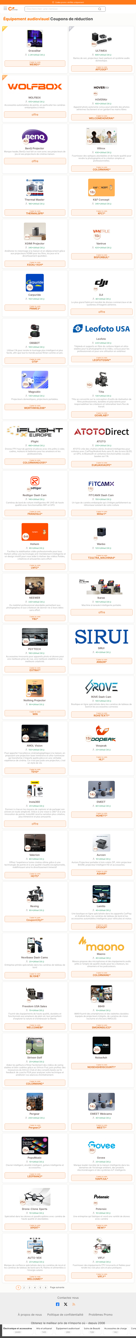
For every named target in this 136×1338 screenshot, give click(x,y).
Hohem (34, 543)
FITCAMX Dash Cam (101, 495)
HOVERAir (101, 99)
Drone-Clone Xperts (34, 1208)
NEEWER (34, 597)
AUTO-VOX (35, 1257)
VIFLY (101, 1257)
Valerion (34, 854)
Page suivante (57, 1287)
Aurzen (101, 854)
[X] (66, 1304)
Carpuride (34, 294)
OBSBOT (34, 342)
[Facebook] (58, 1304)
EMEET (101, 801)
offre (35, 114)
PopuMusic (34, 1157)
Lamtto (101, 906)
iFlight (34, 441)
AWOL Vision (34, 745)
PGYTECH (34, 648)
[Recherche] (100, 9)
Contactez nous (68, 1297)
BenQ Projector (34, 148)
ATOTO (101, 441)
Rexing (34, 906)
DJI (101, 294)
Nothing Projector (35, 700)
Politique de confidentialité (65, 1314)
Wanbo (101, 543)
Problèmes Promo (101, 1314)
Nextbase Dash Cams (34, 957)
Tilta (101, 391)
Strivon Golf (34, 1057)
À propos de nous (30, 1314)
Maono (101, 953)
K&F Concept (101, 199)
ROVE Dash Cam (101, 696)
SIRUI (101, 648)
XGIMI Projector (34, 243)
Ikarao (101, 597)
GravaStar (35, 50)
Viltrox (101, 148)
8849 (101, 1006)
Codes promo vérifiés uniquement (69, 2)
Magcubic (35, 391)
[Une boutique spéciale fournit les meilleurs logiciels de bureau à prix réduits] (13, 8)
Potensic (101, 1208)
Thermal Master (34, 199)
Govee (101, 1157)
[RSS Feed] (74, 1304)
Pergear (34, 1113)
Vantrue (101, 243)
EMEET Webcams (101, 1113)
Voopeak (101, 745)
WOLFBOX (34, 97)
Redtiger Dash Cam (35, 495)
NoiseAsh (101, 1057)
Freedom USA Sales (34, 1006)
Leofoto (101, 338)
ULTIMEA (101, 50)
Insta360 (34, 801)
